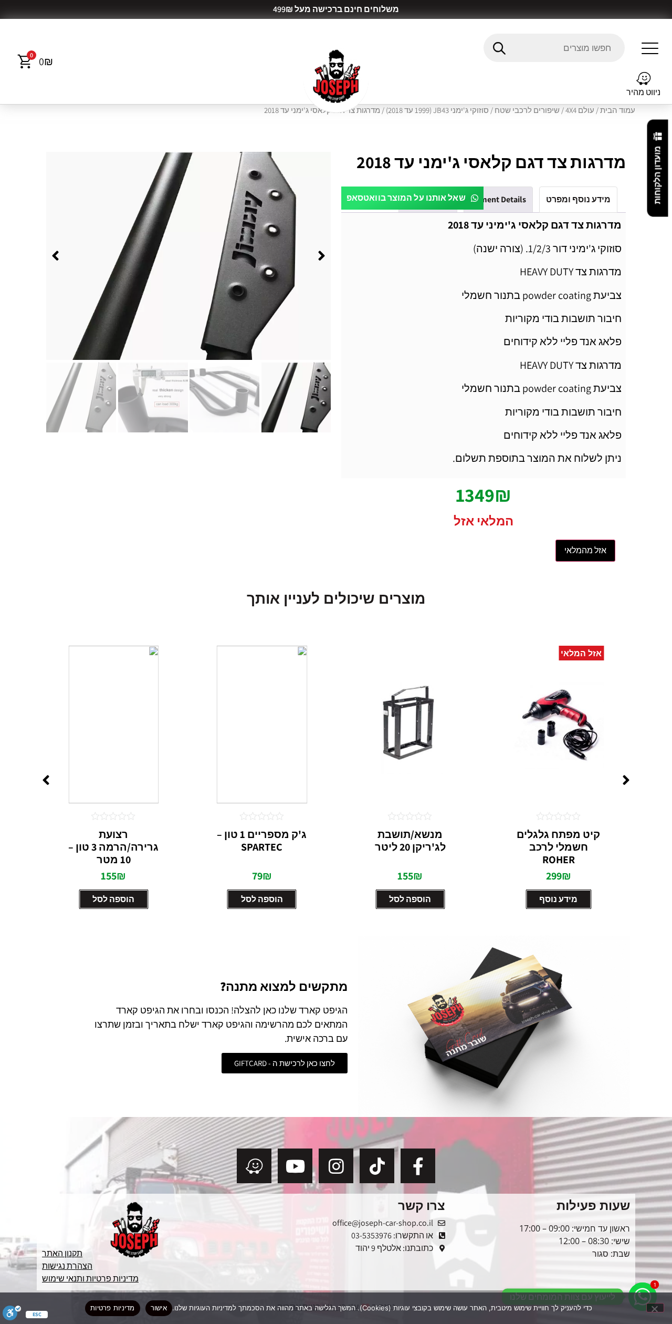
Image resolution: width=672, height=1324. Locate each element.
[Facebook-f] (418, 1166)
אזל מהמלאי (585, 550)
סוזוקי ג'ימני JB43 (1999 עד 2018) (437, 110)
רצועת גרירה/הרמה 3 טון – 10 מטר (113, 847)
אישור (159, 1308)
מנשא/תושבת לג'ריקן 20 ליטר (410, 841)
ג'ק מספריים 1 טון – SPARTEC (262, 841)
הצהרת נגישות (67, 1265)
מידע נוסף (558, 899)
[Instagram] (336, 1166)
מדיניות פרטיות (112, 1308)
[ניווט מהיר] (643, 78)
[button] (649, 47)
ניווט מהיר (643, 92)
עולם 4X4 (579, 110)
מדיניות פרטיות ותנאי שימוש (90, 1278)
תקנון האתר (62, 1253)
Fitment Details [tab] (498, 199)
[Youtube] (295, 1166)
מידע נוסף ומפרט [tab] (578, 199)
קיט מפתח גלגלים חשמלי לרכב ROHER (558, 847)
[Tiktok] (377, 1166)
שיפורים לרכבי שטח (527, 110)
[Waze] (254, 1166)
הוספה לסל (410, 899)
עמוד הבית (617, 110)
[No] (655, 1307)
